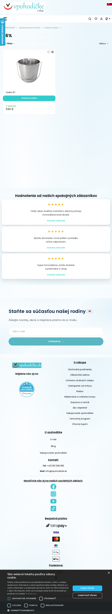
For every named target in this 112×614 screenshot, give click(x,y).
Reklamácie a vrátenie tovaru (79, 396)
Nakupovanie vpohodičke (79, 413)
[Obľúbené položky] (96, 19)
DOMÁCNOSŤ (9, 27)
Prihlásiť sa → (56, 341)
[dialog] (56, 592)
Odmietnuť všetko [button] (87, 595)
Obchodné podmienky (80, 369)
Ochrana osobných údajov (80, 380)
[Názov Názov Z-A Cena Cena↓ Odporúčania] (99, 43)
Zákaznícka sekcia (79, 374)
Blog (53, 446)
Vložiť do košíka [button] (29, 98)
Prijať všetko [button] (87, 588)
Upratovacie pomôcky (29, 27)
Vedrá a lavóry (51, 27)
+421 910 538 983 (55, 465)
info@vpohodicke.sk (56, 471)
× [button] (109, 573)
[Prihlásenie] (101, 19)
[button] (38, 610)
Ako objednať (80, 407)
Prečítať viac (31, 593)
